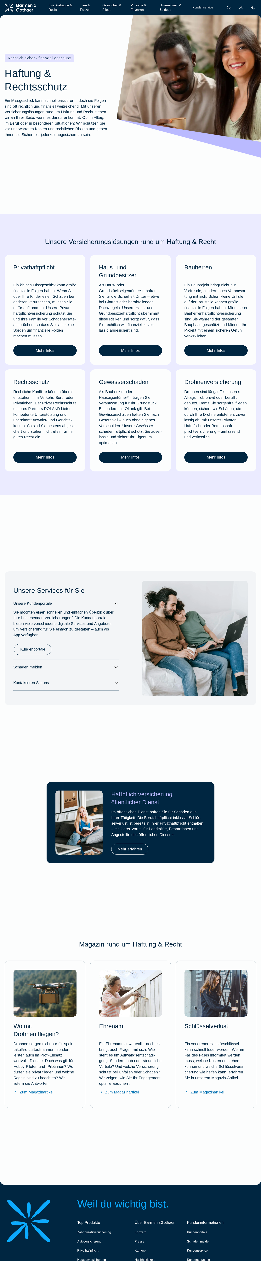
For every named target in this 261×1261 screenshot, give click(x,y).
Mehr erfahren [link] (129, 849)
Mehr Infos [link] (45, 350)
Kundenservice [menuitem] (202, 7)
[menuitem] (228, 7)
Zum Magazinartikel (36, 1092)
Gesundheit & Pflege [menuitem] (111, 8)
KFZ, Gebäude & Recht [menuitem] (60, 8)
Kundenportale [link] (32, 649)
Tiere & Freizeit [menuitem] (85, 8)
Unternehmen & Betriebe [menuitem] (170, 8)
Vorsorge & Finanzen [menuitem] (138, 8)
